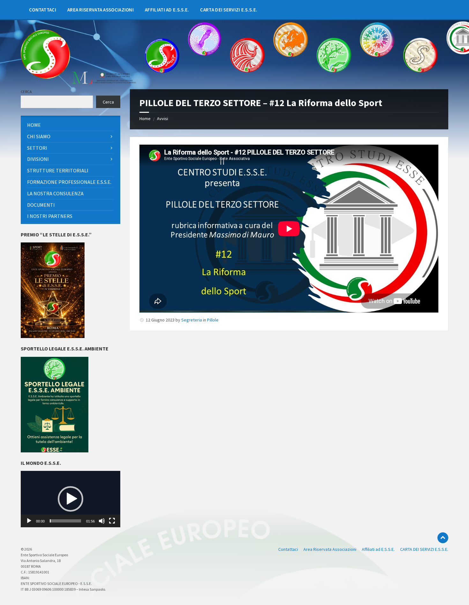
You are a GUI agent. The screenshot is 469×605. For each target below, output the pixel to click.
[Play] (29, 521)
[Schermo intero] (112, 521)
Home (145, 118)
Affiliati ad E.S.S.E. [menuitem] (378, 549)
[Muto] (102, 521)
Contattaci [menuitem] (288, 549)
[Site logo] (45, 77)
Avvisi (162, 118)
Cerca (26, 91)
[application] (70, 499)
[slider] (65, 520)
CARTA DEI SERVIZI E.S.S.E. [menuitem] (424, 549)
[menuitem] (42, 9)
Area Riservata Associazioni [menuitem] (329, 549)
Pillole (213, 320)
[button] (70, 499)
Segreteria (191, 320)
